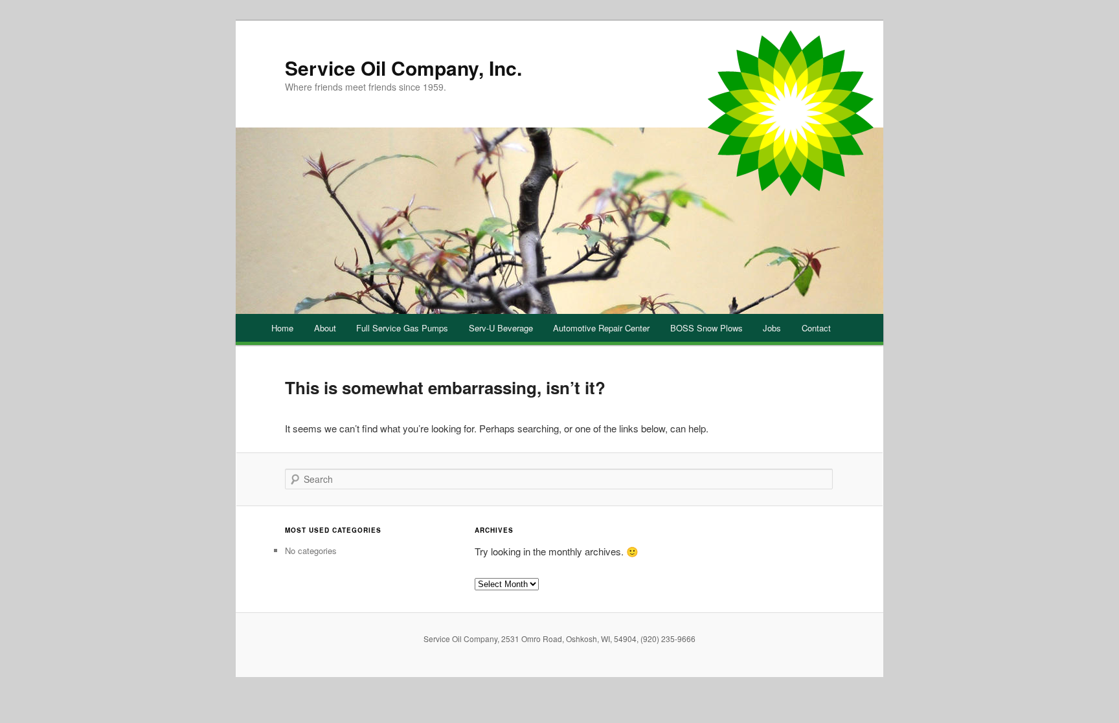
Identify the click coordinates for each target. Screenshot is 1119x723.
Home (282, 328)
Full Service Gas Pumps (402, 328)
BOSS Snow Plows (706, 328)
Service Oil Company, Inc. (403, 68)
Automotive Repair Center (601, 328)
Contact (816, 328)
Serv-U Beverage (501, 328)
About (325, 328)
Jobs (772, 328)
